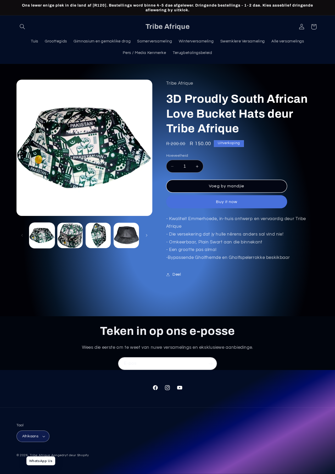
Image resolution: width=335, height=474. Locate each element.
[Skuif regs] (146, 235)
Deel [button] (176, 274)
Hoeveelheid (177, 155)
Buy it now (227, 202)
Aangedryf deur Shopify (70, 455)
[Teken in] (211, 363)
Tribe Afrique (40, 455)
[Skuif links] (22, 235)
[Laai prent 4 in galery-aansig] (126, 235)
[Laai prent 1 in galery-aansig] (42, 235)
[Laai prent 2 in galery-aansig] (70, 235)
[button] (22, 27)
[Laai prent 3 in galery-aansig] (98, 235)
